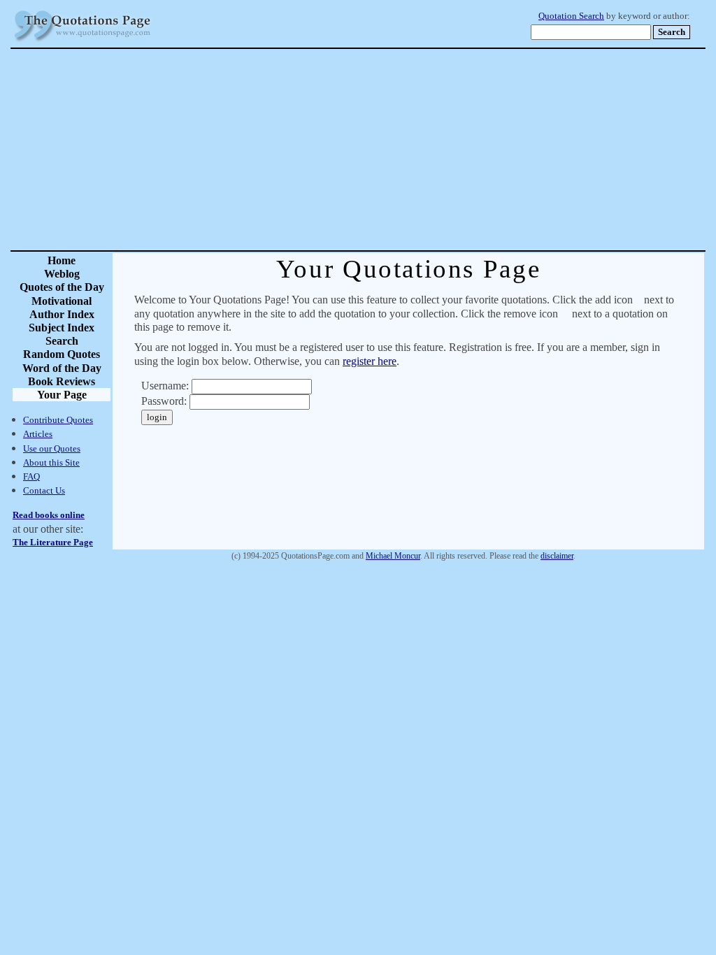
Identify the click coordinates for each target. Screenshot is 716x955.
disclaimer (556, 556)
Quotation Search (571, 16)
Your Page (62, 395)
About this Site (51, 462)
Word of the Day (61, 368)
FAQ (31, 476)
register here (369, 361)
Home (62, 260)
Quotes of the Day (62, 287)
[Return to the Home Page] (82, 42)
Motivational (61, 301)
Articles (37, 434)
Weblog (62, 274)
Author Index (61, 314)
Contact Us (44, 490)
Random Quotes (61, 354)
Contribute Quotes (58, 420)
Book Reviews (61, 381)
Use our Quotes (51, 448)
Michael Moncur (393, 556)
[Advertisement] (407, 149)
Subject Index (61, 327)
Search (61, 341)
